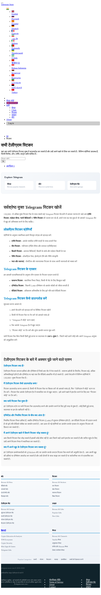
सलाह (56, 559)
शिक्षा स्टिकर (56, 496)
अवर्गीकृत (10, 166)
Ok (3, 161)
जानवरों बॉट (4, 489)
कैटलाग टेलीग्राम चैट (7, 523)
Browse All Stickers (59, 482)
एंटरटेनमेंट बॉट (5, 493)
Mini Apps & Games (8, 547)
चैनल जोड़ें (10, 100)
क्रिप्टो (3, 530)
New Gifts (55, 516)
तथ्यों (35, 559)
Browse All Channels (59, 536)
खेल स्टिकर (55, 489)
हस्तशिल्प (63, 559)
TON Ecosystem (6, 540)
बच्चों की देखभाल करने (76, 559)
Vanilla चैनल (56, 540)
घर (7, 136)
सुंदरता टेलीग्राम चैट (7, 513)
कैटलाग (48, 559)
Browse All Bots (6, 482)
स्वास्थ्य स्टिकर (56, 493)
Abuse (9, 119)
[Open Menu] (2, 2)
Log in (11, 123)
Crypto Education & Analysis (11, 536)
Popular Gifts (57, 513)
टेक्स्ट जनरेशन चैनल (58, 550)
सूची (8, 105)
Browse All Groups (7, 509)
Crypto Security (6, 543)
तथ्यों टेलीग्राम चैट (6, 516)
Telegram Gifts (6, 550)
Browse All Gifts (58, 509)
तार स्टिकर (55, 486)
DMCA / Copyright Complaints (62, 589)
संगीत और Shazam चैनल (60, 547)
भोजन (41, 559)
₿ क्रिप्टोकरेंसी (12, 103)
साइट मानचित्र (91, 592)
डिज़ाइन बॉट (4, 496)
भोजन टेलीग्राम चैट (7, 520)
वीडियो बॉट (4, 486)
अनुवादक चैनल (56, 543)
